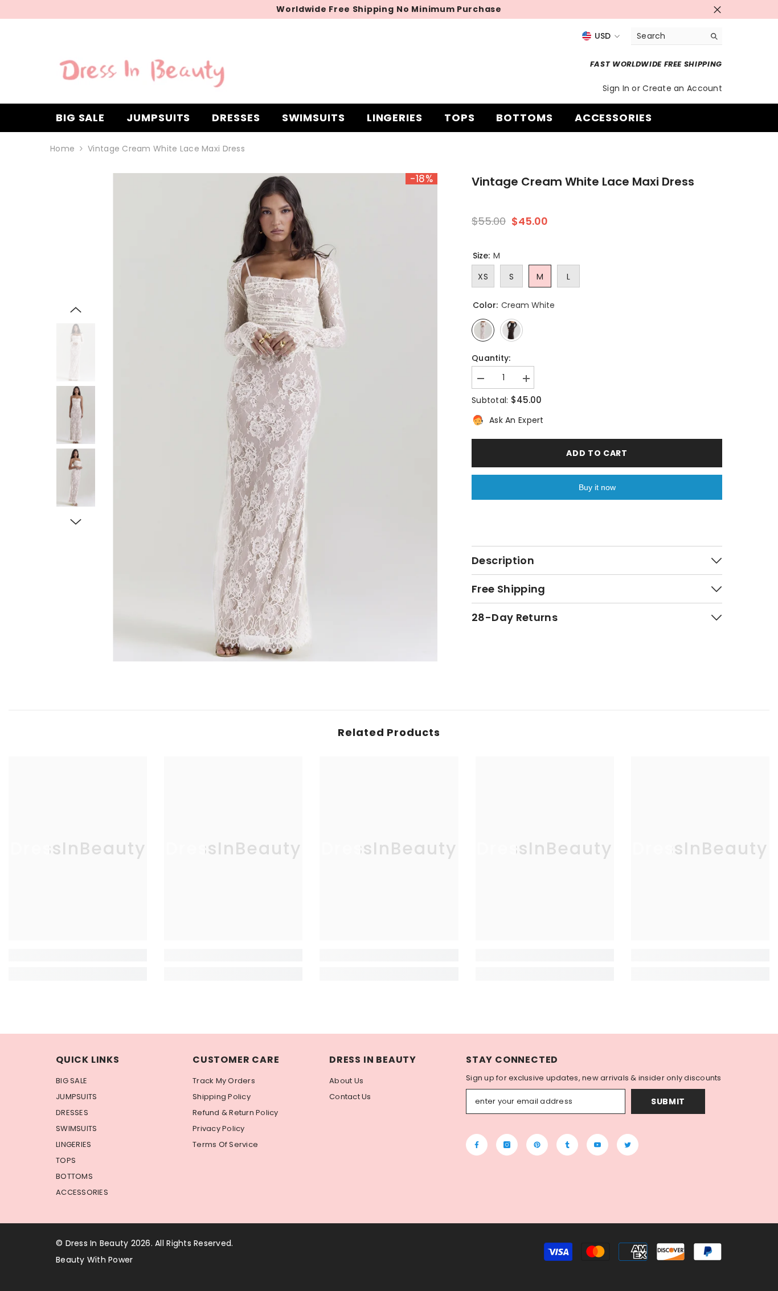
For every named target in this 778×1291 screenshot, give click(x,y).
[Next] (75, 522)
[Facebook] (477, 1145)
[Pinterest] (537, 1145)
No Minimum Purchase (448, 9)
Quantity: (491, 358)
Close (717, 9)
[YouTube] (597, 1145)
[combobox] (668, 35)
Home (62, 148)
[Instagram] (507, 1145)
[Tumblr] (567, 1145)
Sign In (617, 88)
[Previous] (75, 309)
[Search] (676, 36)
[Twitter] (627, 1145)
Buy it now (597, 487)
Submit (668, 1101)
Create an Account (682, 88)
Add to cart (597, 453)
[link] (78, 955)
